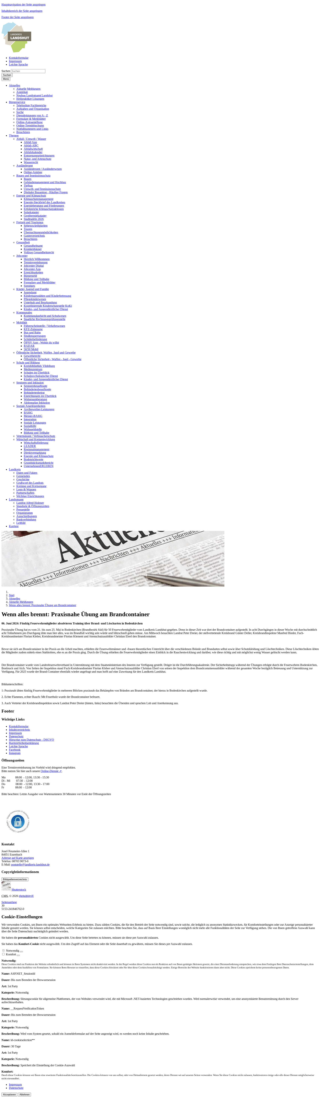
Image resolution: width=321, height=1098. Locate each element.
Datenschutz (16, 736)
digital (26, 895)
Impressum (15, 733)
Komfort (11, 954)
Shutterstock (19, 889)
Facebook (14, 749)
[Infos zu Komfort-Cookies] (18, 955)
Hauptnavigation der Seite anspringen (23, 4)
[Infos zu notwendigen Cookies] (21, 951)
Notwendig (12, 950)
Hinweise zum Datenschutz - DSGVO (31, 739)
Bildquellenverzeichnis (15, 879)
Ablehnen (25, 1094)
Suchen (5, 71)
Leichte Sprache (18, 746)
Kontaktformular (18, 726)
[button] (14, 85)
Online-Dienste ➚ (51, 771)
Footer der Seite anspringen (17, 17)
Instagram (14, 753)
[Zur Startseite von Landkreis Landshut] (16, 51)
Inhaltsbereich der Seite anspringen (21, 10)
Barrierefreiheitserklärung (24, 743)
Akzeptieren (9, 1094)
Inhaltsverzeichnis (19, 729)
